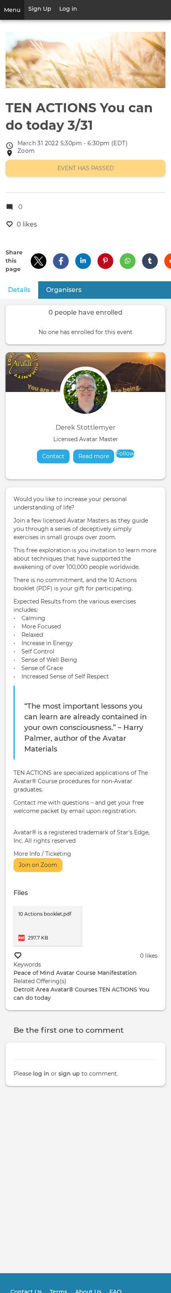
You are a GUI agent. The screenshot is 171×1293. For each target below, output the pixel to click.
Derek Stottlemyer (85, 427)
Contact (53, 456)
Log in (68, 8)
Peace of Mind (34, 972)
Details (23, 290)
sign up (69, 1073)
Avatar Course (76, 972)
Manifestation (117, 972)
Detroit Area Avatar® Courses (55, 989)
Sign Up (39, 8)
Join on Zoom (38, 864)
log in (41, 1073)
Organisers (64, 290)
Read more (96, 456)
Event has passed (85, 168)
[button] (39, 261)
